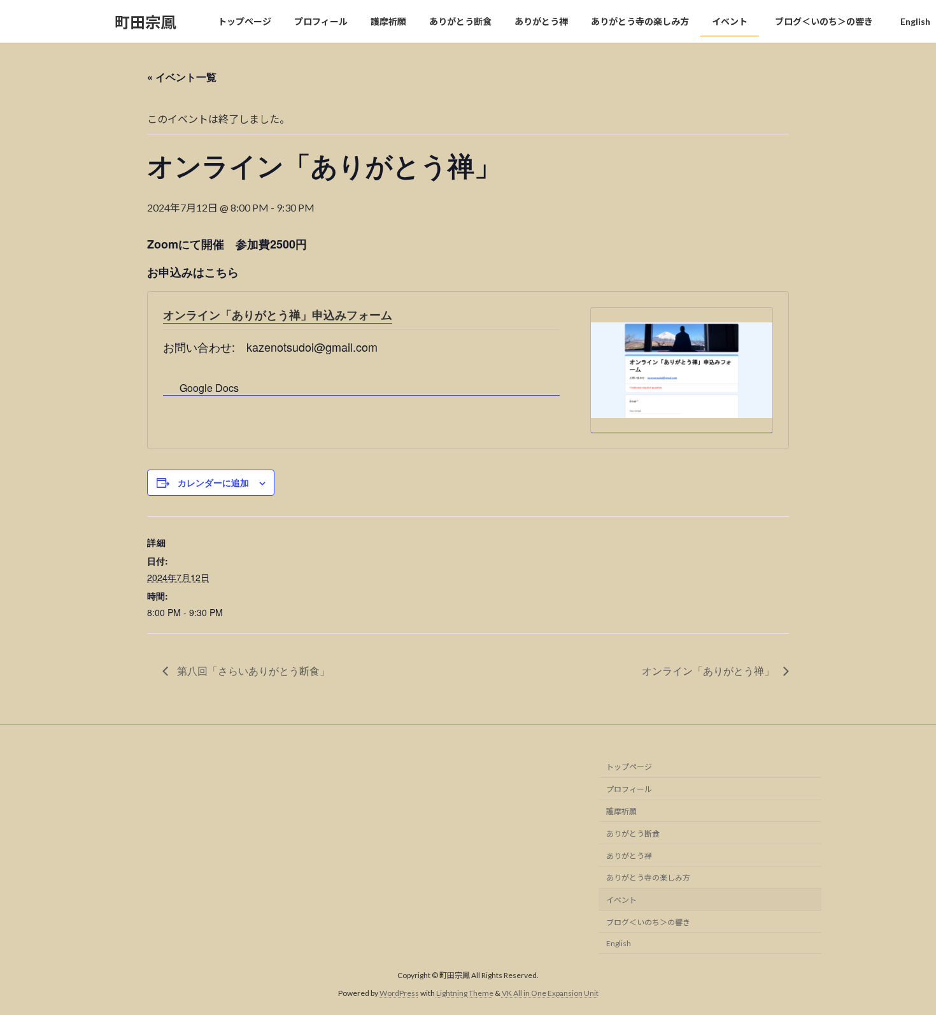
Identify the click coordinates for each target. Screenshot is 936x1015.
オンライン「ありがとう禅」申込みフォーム (277, 314)
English (618, 942)
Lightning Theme (464, 993)
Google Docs (209, 387)
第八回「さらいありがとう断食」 (252, 670)
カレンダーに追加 (213, 482)
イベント (621, 900)
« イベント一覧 (181, 76)
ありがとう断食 (633, 833)
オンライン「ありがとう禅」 (709, 670)
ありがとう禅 (629, 855)
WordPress (399, 993)
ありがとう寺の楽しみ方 (648, 877)
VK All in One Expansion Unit (550, 993)
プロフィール (629, 789)
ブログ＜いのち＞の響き (652, 921)
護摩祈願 (621, 811)
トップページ (629, 767)
